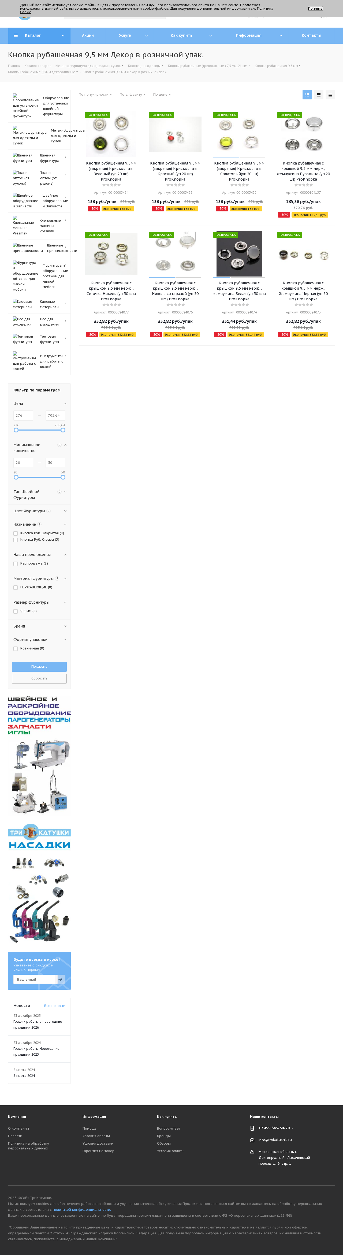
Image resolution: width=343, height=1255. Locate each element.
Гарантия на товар (98, 1151)
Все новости (54, 1005)
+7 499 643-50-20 (274, 1128)
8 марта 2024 (24, 1076)
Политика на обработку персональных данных (28, 1146)
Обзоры (164, 1143)
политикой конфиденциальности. (82, 1209)
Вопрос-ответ (168, 1128)
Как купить (167, 1116)
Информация (94, 1116)
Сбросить (39, 678)
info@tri (266, 1140)
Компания (17, 1116)
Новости (15, 1136)
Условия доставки (98, 1143)
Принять (315, 8)
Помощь (89, 1128)
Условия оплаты (96, 1136)
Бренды (164, 1136)
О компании (18, 1128)
